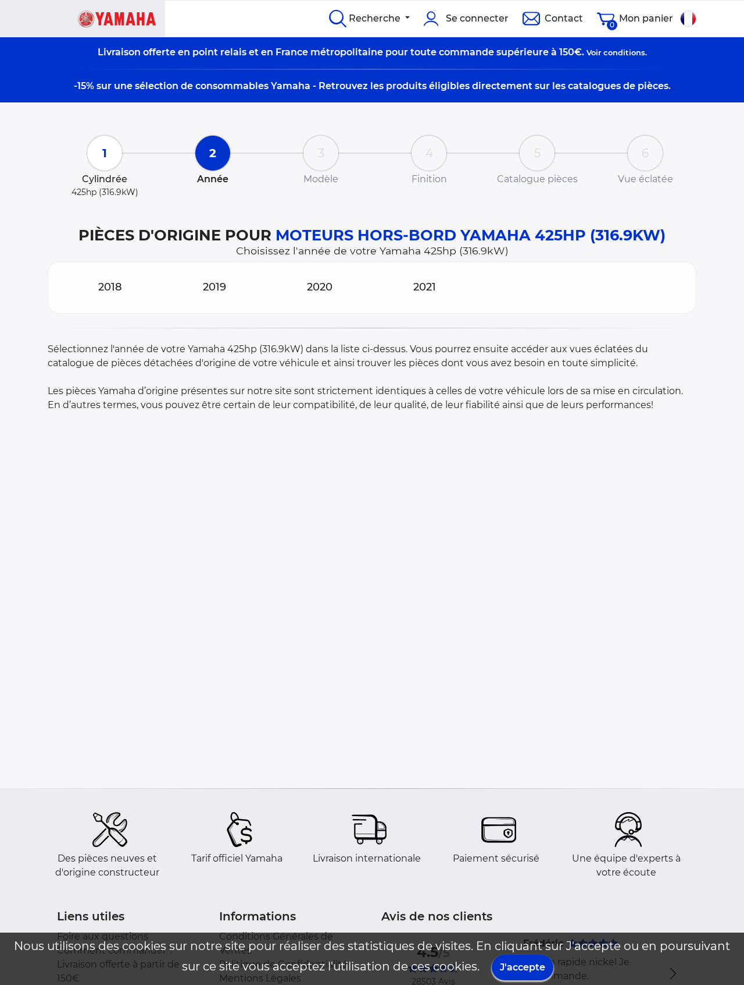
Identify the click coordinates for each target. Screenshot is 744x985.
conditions (624, 52)
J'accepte (522, 967)
